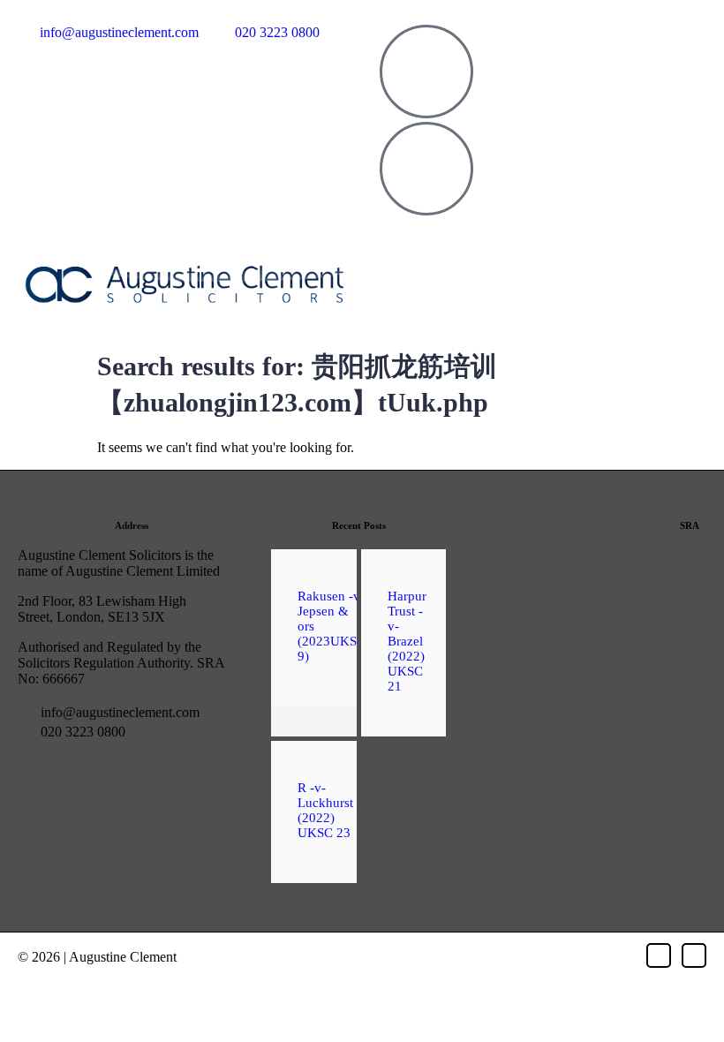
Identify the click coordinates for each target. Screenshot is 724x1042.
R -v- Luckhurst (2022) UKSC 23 (325, 810)
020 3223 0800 (81, 731)
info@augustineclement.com (118, 712)
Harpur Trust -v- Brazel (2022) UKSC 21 (407, 641)
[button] (539, 270)
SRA (689, 525)
